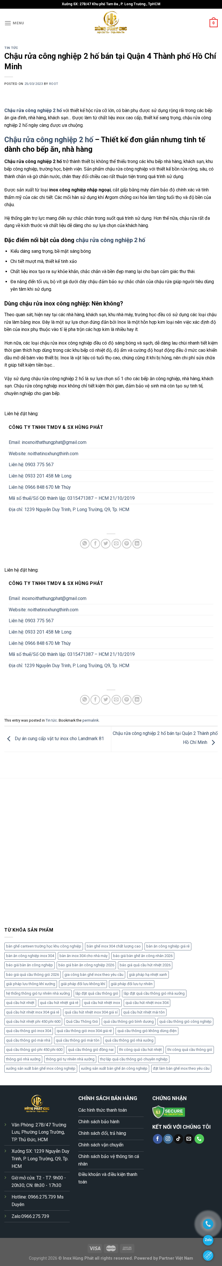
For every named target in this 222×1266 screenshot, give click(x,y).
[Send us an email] (189, 1139)
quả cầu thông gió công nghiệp (185, 1021)
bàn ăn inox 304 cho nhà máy (84, 956)
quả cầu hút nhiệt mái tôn (144, 1012)
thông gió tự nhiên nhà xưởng (70, 1059)
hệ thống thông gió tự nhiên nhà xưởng (38, 993)
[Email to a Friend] (116, 543)
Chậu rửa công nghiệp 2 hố (48, 139)
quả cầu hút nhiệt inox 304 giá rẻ (32, 1012)
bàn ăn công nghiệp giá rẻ (168, 946)
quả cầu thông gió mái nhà (28, 1040)
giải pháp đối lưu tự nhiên (132, 984)
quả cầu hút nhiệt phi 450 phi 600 (33, 1021)
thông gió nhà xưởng (23, 1059)
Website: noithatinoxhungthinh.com (43, 453)
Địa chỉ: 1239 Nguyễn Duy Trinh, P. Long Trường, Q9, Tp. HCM (69, 509)
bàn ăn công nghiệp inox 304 (30, 956)
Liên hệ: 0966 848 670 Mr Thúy (40, 487)
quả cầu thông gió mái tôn (77, 1040)
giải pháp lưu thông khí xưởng (30, 984)
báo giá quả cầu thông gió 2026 (32, 974)
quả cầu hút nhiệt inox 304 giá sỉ (91, 1012)
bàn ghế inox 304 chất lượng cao (114, 946)
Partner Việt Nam (176, 1258)
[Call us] (199, 1139)
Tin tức (11, 48)
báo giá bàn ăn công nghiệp (29, 965)
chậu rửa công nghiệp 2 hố (110, 240)
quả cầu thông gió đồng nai (91, 1049)
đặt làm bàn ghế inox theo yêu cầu (181, 1068)
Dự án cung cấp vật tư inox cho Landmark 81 (59, 739)
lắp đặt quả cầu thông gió (96, 993)
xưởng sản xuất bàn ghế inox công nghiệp (40, 1068)
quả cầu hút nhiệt (20, 1002)
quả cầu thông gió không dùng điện (147, 1031)
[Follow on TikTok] (178, 1139)
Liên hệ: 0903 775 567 (31, 464)
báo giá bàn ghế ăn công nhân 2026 (143, 956)
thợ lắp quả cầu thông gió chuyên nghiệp (134, 1059)
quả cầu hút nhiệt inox (102, 1002)
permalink (90, 720)
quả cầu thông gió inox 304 (28, 1031)
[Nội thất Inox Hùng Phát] (111, 23)
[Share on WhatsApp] (85, 543)
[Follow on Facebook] (157, 1139)
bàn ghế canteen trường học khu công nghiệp (43, 946)
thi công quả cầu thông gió (189, 1049)
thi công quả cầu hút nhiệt (140, 1049)
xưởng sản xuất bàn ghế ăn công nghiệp (114, 1068)
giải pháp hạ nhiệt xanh (148, 974)
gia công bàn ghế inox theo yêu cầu (93, 974)
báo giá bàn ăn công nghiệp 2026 (86, 965)
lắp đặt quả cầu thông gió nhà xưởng (154, 993)
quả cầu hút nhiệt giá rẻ (59, 1002)
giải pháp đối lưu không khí (83, 984)
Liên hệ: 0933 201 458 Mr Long (40, 476)
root (53, 84)
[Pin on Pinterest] (127, 543)
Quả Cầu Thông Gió (82, 1021)
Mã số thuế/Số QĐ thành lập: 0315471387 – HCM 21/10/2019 (72, 498)
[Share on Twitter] (105, 543)
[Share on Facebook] (95, 543)
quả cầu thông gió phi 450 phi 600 (34, 1049)
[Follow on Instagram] (168, 1139)
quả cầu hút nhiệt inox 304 (147, 1002)
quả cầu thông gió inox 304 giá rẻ (84, 1031)
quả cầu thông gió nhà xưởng (129, 1040)
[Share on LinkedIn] (137, 543)
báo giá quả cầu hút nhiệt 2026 (145, 965)
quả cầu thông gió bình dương (128, 1021)
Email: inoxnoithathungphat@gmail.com (47, 442)
